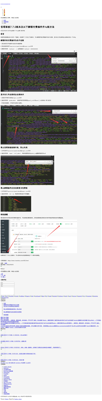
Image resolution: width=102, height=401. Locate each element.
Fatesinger (6, 372)
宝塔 (6, 263)
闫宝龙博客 (7, 394)
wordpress (18, 362)
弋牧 (5, 391)
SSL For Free (7, 382)
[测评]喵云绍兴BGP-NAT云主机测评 (64, 320)
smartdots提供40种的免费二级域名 (10, 326)
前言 (5, 303)
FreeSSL (6, 374)
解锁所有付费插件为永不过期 (11, 305)
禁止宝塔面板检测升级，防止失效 (13, 309)
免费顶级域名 (7, 386)
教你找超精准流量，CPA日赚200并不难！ (31, 326)
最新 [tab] (2, 317)
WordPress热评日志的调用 (79, 326)
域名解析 (23, 362)
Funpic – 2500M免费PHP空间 (18, 327)
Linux (7, 362)
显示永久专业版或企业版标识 (11, 306)
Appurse (6, 368)
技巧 (4, 362)
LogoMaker (7, 378)
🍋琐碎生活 (7, 13)
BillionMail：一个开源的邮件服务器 (23, 323)
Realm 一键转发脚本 (48, 320)
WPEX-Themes (8, 384)
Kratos (6, 399)
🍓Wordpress (7, 12)
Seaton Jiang (18, 399)
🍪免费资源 (7, 11)
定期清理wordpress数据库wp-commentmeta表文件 (57, 326)
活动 (10, 362)
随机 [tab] (7, 317)
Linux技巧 (28, 362)
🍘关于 (5, 15)
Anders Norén (7, 367)
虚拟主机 (13, 362)
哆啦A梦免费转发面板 (13, 321)
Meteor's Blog (8, 379)
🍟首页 (5, 9)
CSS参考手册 (7, 369)
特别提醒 (6, 314)
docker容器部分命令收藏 (80, 320)
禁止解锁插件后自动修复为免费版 (13, 312)
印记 (5, 389)
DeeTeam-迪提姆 (8, 371)
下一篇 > (3, 277)
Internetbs (6, 376)
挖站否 (5, 392)
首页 (5, 20)
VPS (2, 362)
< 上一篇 (3, 275)
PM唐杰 (6, 381)
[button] (2, 274)
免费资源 (6, 21)
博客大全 (6, 388)
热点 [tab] (4, 317)
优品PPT (6, 385)
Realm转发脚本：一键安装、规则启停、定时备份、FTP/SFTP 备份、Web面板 (21, 320)
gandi (5, 375)
